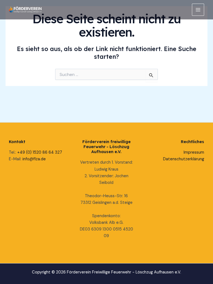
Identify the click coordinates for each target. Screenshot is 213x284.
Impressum (194, 152)
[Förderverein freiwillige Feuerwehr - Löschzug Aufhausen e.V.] (25, 9)
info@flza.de (34, 159)
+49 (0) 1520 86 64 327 (39, 152)
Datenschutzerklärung (183, 159)
